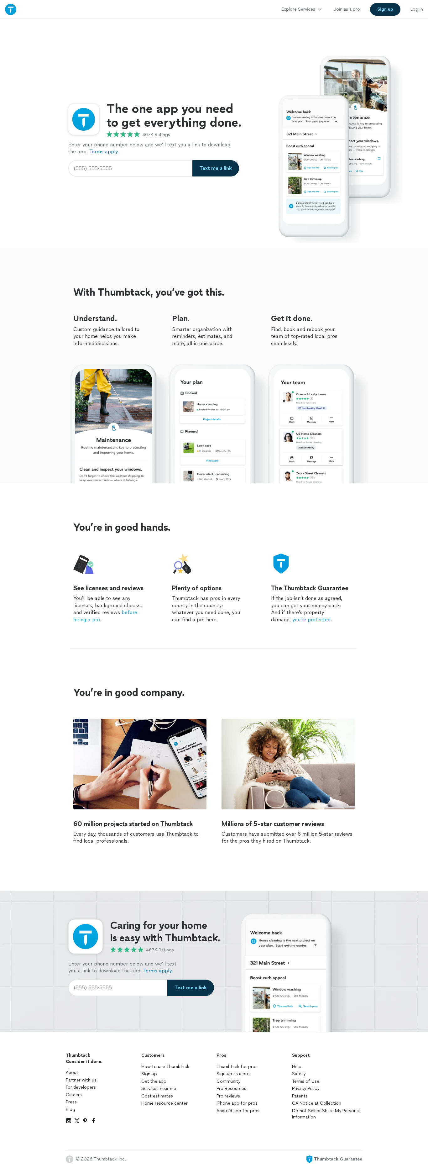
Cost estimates (157, 1096)
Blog (70, 1109)
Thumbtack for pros (237, 1066)
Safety (298, 1073)
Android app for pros (238, 1110)
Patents (300, 1096)
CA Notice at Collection (316, 1103)
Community (228, 1081)
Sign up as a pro (233, 1073)
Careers (74, 1094)
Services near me (158, 1088)
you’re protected (311, 620)
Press (71, 1102)
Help (296, 1066)
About (72, 1072)
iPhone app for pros (237, 1103)
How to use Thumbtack (165, 1066)
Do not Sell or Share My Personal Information (326, 1114)
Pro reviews (228, 1096)
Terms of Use (305, 1081)
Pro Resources (231, 1088)
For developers (81, 1087)
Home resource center (164, 1103)
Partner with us (81, 1080)
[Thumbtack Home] (10, 9)
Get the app (153, 1081)
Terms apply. (104, 152)
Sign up (149, 1073)
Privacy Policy (305, 1088)
